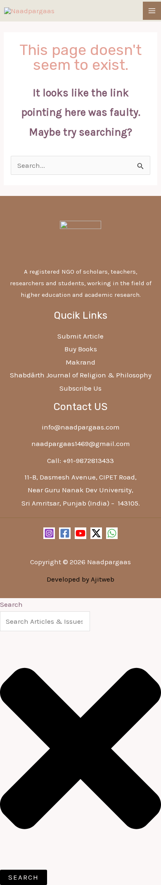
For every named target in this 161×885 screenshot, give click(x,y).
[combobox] (45, 621)
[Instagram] (49, 533)
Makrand (80, 362)
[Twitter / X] (96, 533)
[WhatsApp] (112, 533)
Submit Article (80, 336)
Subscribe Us (80, 388)
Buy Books (80, 349)
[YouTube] (80, 533)
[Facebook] (65, 533)
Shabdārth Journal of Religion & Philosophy (81, 375)
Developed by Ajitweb (80, 579)
